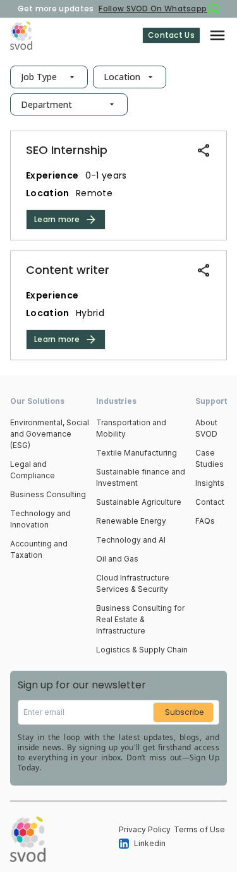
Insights (209, 483)
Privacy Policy (145, 829)
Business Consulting (48, 494)
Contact (209, 502)
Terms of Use (199, 829)
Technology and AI (131, 540)
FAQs (205, 521)
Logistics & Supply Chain (142, 649)
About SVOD (206, 428)
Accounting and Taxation (39, 549)
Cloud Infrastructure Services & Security (132, 583)
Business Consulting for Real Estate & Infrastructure (140, 619)
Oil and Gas (117, 558)
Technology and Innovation (40, 519)
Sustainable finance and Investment (140, 477)
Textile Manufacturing (136, 452)
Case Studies (209, 458)
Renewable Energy (131, 521)
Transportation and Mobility (131, 428)
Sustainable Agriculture (138, 502)
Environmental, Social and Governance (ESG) (49, 434)
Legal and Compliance (32, 469)
